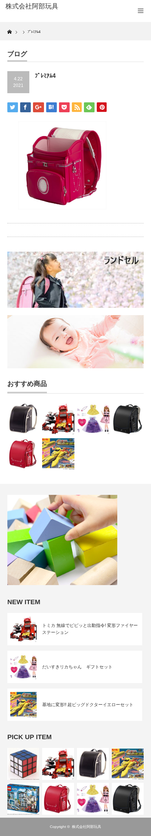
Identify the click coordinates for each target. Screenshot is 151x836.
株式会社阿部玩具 (86, 827)
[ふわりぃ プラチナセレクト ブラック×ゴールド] (23, 419)
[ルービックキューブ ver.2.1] (23, 764)
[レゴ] (23, 799)
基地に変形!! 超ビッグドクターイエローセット (87, 704)
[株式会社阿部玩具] (35, 7)
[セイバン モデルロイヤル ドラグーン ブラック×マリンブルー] (128, 419)
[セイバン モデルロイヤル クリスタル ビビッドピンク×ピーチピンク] (23, 454)
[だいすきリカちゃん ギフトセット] (93, 419)
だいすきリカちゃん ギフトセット (77, 666)
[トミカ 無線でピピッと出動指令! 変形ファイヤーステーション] (58, 419)
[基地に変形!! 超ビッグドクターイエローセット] (58, 454)
